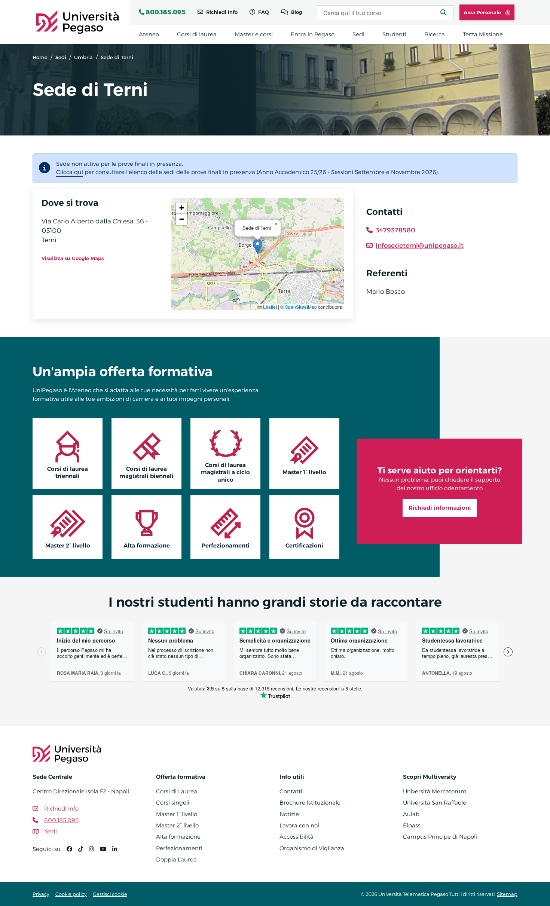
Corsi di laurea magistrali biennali (146, 472)
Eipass (412, 825)
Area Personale (483, 12)
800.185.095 (166, 12)
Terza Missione (483, 34)
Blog (296, 12)
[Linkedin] (117, 852)
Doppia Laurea (176, 859)
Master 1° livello (304, 472)
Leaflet (269, 306)
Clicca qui (69, 172)
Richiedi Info (221, 12)
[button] (257, 246)
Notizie (289, 814)
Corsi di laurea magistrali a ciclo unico (225, 472)
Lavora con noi (299, 825)
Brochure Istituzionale (309, 802)
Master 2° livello (67, 545)
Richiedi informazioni (440, 507)
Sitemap (507, 894)
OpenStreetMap (301, 306)
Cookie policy (71, 894)
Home (40, 57)
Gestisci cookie (110, 894)
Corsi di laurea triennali (67, 472)
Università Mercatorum (435, 791)
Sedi (60, 57)
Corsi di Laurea (176, 791)
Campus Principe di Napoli (440, 836)
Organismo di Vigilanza (311, 848)
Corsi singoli (172, 802)
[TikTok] (83, 852)
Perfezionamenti (226, 545)
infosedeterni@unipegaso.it (420, 245)
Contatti (290, 791)
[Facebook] (72, 852)
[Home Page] (77, 21)
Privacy (41, 894)
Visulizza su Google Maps (73, 258)
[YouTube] (106, 852)
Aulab (411, 814)
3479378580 (395, 230)
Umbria (83, 57)
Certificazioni (304, 545)
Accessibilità (296, 836)
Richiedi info (61, 808)
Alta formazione (146, 545)
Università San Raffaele (434, 802)
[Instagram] (94, 852)
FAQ (263, 12)
